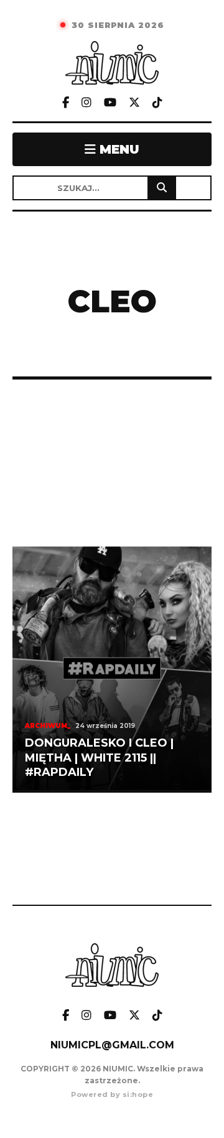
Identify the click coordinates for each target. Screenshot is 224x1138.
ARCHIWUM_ (47, 726)
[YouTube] (110, 103)
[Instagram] (86, 103)
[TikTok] (157, 103)
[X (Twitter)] (134, 103)
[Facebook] (65, 103)
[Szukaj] (161, 188)
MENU (117, 149)
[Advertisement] (112, 462)
